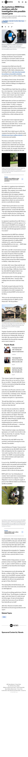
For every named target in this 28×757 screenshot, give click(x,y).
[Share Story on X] (5, 27)
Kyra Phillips (5, 21)
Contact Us (23, 690)
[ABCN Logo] (9, 2)
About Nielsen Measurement (11, 689)
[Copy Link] (12, 27)
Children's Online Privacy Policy (9, 687)
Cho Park (16, 21)
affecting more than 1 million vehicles (12, 135)
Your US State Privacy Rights (14, 685)
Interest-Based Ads (20, 687)
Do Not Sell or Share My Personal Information (11, 690)
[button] (2, 2)
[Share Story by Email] (8, 27)
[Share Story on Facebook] (2, 27)
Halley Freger (21, 21)
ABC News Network (11, 684)
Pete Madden (4, 22)
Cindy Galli (11, 21)
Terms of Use (19, 689)
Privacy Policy (18, 684)
